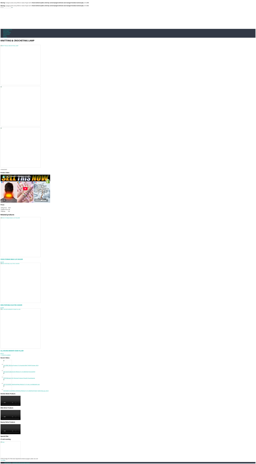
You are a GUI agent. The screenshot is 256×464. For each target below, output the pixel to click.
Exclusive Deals (7, 32)
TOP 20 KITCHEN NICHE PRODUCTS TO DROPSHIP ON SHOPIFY (19, 372)
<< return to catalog (6, 355)
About (4, 35)
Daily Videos (6, 31)
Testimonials (6, 34)
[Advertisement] (128, 18)
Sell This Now (7, 462)
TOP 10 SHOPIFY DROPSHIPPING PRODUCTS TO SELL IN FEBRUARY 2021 (21, 384)
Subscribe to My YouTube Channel (21, 462)
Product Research (7, 29)
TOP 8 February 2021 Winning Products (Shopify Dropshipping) (19, 378)
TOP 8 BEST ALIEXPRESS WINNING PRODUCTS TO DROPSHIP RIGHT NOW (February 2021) (26, 391)
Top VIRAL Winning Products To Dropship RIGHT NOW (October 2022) (20, 365)
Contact (5, 37)
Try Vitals (3, 460)
